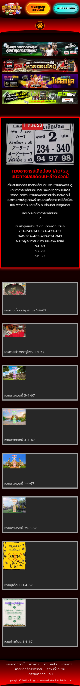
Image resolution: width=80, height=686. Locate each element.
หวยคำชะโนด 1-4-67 (18, 641)
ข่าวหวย (34, 664)
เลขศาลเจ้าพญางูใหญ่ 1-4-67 (24, 352)
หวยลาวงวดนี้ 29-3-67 (20, 528)
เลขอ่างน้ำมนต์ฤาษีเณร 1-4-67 (25, 310)
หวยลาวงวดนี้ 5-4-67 (19, 395)
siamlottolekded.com (61, 680)
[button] (40, 25)
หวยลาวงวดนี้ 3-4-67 (19, 440)
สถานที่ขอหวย (55, 669)
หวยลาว (67, 664)
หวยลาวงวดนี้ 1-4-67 (19, 483)
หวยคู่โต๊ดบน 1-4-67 (18, 585)
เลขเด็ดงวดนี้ (15, 664)
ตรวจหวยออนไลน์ (40, 674)
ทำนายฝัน (50, 664)
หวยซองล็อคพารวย (28, 669)
